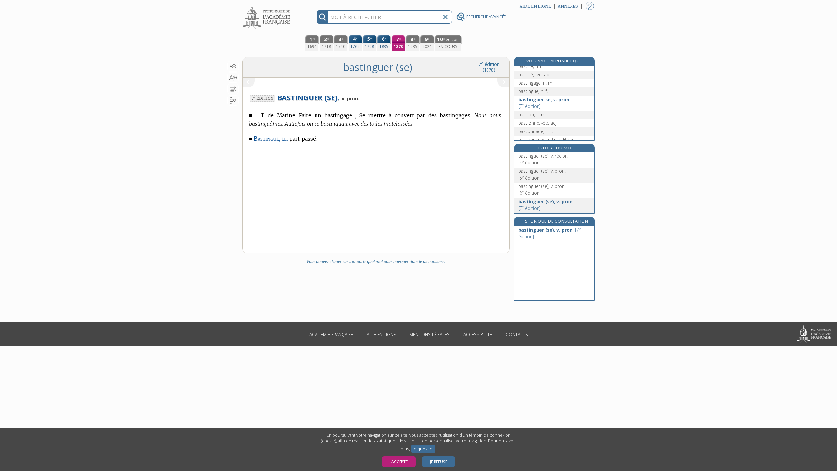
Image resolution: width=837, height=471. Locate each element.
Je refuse (438, 461)
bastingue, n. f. (533, 91)
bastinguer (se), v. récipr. (543, 159)
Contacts (517, 334)
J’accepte (399, 461)
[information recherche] (322, 17)
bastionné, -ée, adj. (537, 123)
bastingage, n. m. (535, 83)
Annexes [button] (568, 6)
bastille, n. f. (530, 66)
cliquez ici (423, 449)
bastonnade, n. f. (535, 131)
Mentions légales (429, 334)
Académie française (331, 334)
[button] (233, 66)
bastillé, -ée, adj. (534, 74)
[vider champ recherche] (445, 17)
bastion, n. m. (532, 115)
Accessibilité (477, 334)
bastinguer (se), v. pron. (542, 174)
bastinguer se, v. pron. (544, 102)
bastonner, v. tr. (546, 139)
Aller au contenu (267, 5)
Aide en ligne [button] (535, 6)
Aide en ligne (381, 334)
